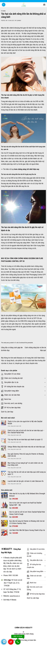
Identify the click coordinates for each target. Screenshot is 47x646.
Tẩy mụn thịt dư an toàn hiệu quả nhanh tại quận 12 (25, 439)
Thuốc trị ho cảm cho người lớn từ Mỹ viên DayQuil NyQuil (25, 422)
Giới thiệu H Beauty (9, 600)
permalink (30, 342)
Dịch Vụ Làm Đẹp (7, 412)
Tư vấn (3, 11)
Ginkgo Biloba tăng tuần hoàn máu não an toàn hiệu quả (26, 447)
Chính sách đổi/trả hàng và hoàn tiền (23, 640)
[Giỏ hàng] (44, 4)
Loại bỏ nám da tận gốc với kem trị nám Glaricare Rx (26, 481)
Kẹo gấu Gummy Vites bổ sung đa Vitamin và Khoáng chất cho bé (26, 455)
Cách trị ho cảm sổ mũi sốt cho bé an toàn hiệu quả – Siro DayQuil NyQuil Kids (26, 431)
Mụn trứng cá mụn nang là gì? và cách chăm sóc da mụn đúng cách (25, 464)
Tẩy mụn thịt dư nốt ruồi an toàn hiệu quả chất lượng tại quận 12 (27, 473)
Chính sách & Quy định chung (23, 634)
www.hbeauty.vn (15, 596)
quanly (19, 20)
